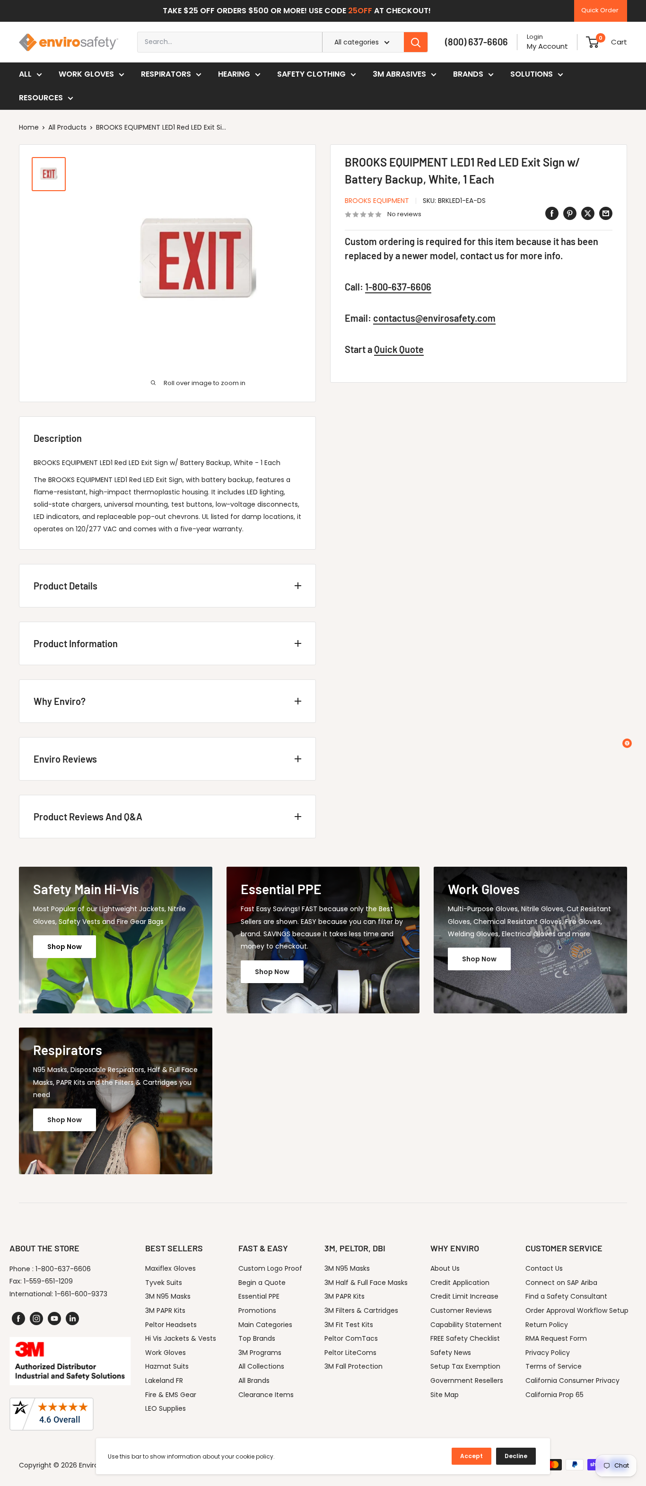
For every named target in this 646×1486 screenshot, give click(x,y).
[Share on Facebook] (552, 213)
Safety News (450, 1352)
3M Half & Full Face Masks (366, 1282)
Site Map (444, 1394)
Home (29, 127)
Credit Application (459, 1282)
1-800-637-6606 (398, 287)
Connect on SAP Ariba (561, 1282)
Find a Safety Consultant (566, 1296)
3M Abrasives (399, 74)
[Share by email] (605, 213)
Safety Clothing (311, 74)
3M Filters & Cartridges (361, 1310)
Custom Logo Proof (270, 1268)
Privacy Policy (547, 1352)
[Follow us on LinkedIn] (72, 1318)
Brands (468, 74)
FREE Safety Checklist (465, 1338)
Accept (471, 1456)
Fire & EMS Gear (170, 1394)
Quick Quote (399, 349)
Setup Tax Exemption (465, 1366)
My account (547, 46)
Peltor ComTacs (351, 1338)
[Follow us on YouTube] (54, 1318)
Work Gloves (86, 74)
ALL (25, 74)
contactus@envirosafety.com (434, 318)
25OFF (360, 10)
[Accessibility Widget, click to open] (627, 743)
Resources (41, 97)
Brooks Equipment (377, 200)
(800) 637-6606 (476, 41)
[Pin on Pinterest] (569, 213)
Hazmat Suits (167, 1366)
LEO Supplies (165, 1408)
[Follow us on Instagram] (36, 1318)
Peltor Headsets (171, 1324)
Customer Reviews (461, 1310)
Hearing (234, 74)
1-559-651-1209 (48, 1281)
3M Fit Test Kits (348, 1324)
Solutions (531, 74)
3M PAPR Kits (165, 1310)
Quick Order (600, 10)
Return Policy (546, 1324)
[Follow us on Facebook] (18, 1318)
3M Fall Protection (353, 1366)
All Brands (254, 1380)
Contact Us (544, 1268)
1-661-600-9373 (81, 1294)
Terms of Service (553, 1366)
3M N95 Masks (168, 1296)
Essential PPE (258, 1296)
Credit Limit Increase (464, 1296)
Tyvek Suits (163, 1282)
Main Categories (265, 1324)
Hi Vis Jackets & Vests (180, 1338)
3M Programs (259, 1352)
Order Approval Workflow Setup (577, 1310)
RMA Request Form (556, 1338)
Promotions (257, 1310)
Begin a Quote (262, 1282)
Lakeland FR (164, 1380)
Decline (516, 1456)
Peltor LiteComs (350, 1352)
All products (67, 127)
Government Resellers (466, 1380)
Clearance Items (266, 1394)
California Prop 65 (554, 1394)
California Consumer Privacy (572, 1380)
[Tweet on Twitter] (587, 213)
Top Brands (256, 1338)
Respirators (166, 74)
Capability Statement (466, 1324)
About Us (445, 1268)
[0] (592, 42)
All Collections (261, 1366)
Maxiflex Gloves (170, 1268)
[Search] (416, 42)
